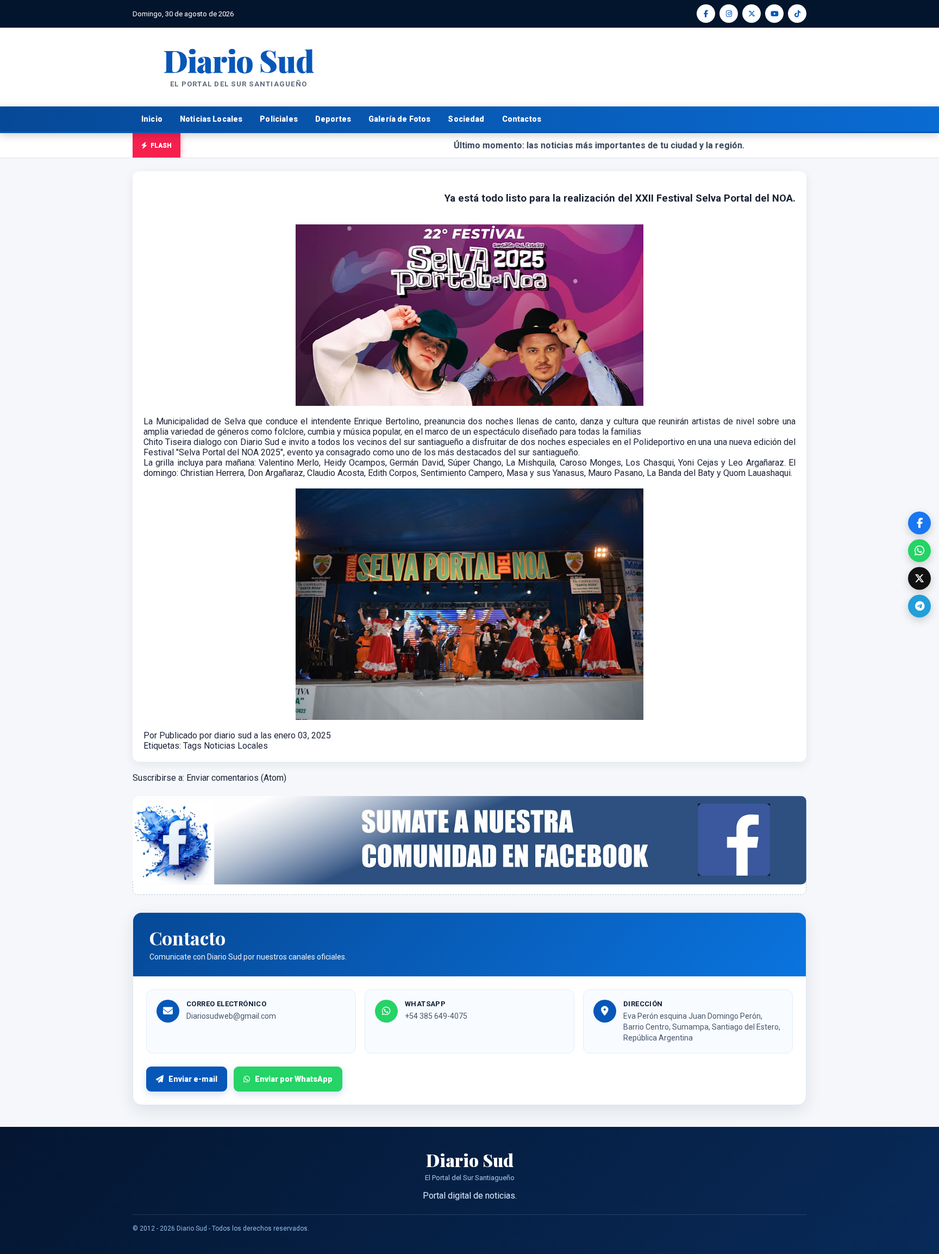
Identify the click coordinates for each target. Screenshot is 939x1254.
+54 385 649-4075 (436, 1016)
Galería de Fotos (399, 119)
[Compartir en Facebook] (919, 522)
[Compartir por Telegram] (919, 605)
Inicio (151, 119)
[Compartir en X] (919, 578)
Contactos (521, 119)
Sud (238, 60)
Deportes (333, 119)
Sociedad (466, 119)
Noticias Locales (211, 119)
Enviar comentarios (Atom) (236, 778)
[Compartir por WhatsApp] (919, 550)
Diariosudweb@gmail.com (231, 1016)
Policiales (279, 119)
